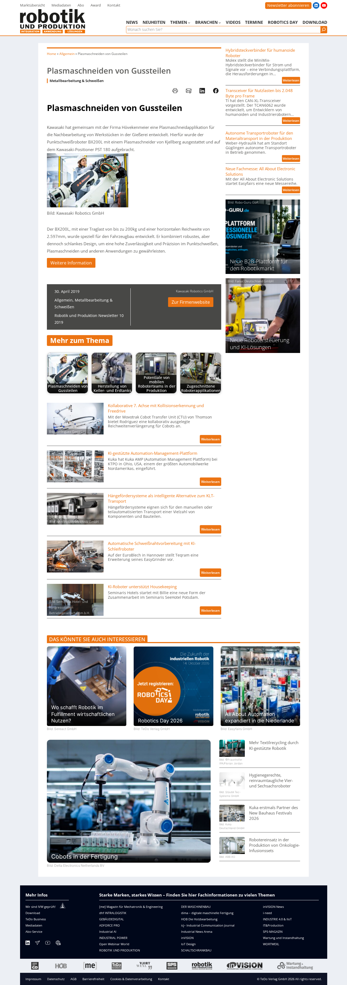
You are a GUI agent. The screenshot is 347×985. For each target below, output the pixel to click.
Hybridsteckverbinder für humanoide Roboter (260, 52)
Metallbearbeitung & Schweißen (77, 80)
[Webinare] (58, 943)
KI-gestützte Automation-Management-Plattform (152, 453)
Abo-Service (33, 932)
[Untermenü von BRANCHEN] (220, 22)
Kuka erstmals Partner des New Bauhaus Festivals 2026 (273, 813)
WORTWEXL (271, 944)
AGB (73, 979)
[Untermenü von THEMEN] (189, 22)
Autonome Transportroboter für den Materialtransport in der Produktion (259, 135)
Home (51, 53)
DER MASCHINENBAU (196, 907)
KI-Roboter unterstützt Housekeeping (142, 586)
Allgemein (67, 53)
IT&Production (273, 925)
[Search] (323, 29)
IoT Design (188, 944)
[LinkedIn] (27, 944)
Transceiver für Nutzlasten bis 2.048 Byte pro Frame (259, 93)
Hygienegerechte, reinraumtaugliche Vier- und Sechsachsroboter (271, 780)
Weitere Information (71, 263)
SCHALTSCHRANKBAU (196, 950)
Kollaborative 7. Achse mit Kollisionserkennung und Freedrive (156, 408)
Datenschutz (56, 979)
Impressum (33, 979)
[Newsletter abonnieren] (37, 943)
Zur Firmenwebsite (191, 302)
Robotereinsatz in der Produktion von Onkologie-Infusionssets (274, 845)
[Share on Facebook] (216, 90)
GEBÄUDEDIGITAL (111, 919)
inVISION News (273, 907)
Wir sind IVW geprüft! (40, 907)
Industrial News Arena (196, 932)
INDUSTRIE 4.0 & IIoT (277, 919)
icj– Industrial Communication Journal (207, 925)
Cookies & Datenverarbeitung (131, 979)
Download (32, 913)
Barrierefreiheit (93, 979)
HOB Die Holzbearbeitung (199, 919)
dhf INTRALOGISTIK (112, 913)
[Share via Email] (188, 90)
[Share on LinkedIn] (202, 90)
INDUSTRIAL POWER (113, 938)
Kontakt (163, 979)
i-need (267, 913)
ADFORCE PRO (109, 925)
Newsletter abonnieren (288, 5)
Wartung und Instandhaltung (283, 938)
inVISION (187, 938)
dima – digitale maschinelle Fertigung (207, 913)
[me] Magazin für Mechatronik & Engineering (131, 907)
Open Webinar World (114, 944)
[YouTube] (47, 943)
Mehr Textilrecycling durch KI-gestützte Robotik (273, 745)
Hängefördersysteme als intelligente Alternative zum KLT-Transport (161, 498)
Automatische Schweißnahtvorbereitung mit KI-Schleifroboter (152, 546)
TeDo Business (35, 919)
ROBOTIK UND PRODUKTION (119, 950)
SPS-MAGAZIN (272, 932)
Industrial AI (107, 932)
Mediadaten (33, 925)
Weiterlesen (211, 440)
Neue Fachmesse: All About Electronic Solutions (260, 171)
